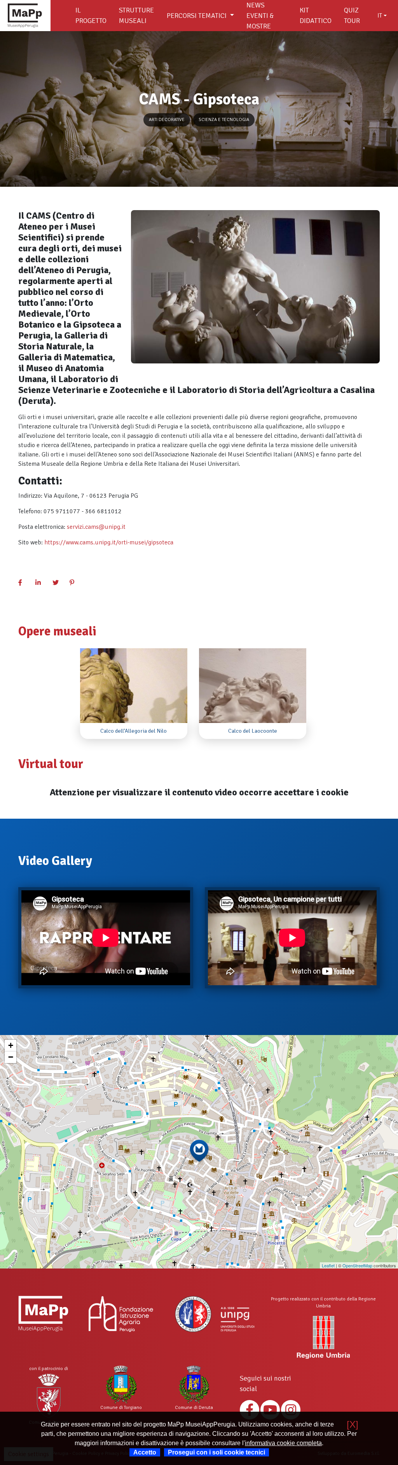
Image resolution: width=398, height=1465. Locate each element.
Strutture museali (136, 15)
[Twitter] (58, 583)
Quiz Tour (352, 15)
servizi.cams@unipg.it (96, 527)
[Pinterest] (76, 583)
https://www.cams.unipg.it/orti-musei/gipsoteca (108, 542)
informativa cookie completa (283, 1443)
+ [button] (10, 1045)
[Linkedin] (41, 583)
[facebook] (24, 583)
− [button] (10, 1057)
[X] (352, 1424)
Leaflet (328, 1265)
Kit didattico (316, 15)
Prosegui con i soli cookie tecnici (216, 1452)
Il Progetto (90, 15)
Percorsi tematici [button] (197, 15)
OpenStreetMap (357, 1265)
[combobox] (382, 15)
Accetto (144, 1452)
